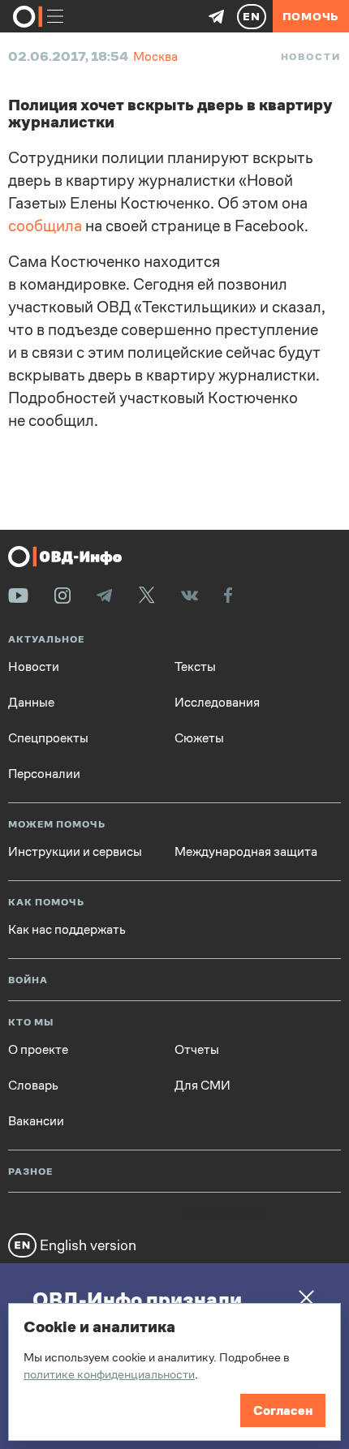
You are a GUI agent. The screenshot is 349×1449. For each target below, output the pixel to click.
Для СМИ (202, 1085)
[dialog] (174, 1372)
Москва (155, 56)
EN (252, 16)
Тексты (195, 667)
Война (28, 980)
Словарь (33, 1085)
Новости (311, 56)
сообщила (45, 226)
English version (86, 1245)
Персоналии (44, 774)
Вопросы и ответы (224, 1214)
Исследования (217, 702)
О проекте (38, 1050)
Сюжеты (199, 738)
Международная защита (245, 852)
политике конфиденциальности (109, 1374)
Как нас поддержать (67, 929)
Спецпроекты (48, 738)
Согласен (282, 1410)
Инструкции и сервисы (75, 852)
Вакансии (36, 1121)
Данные (31, 702)
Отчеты (196, 1050)
